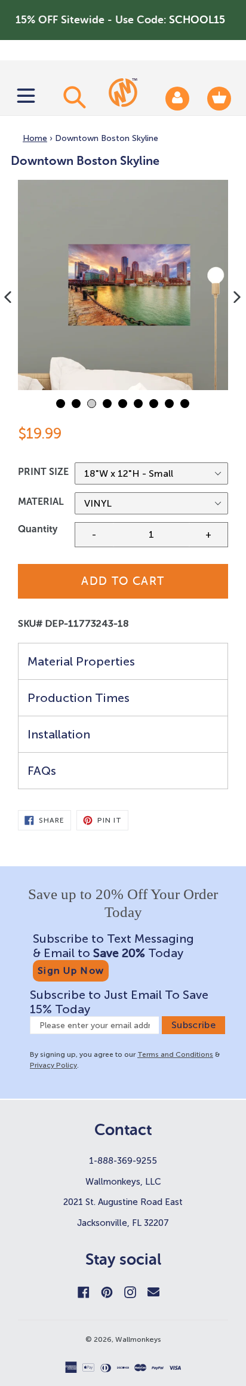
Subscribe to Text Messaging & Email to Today (113, 945)
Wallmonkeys (138, 1339)
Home (35, 138)
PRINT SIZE (43, 471)
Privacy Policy (53, 1065)
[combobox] (72, 97)
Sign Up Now (71, 970)
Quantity (37, 529)
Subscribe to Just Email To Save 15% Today (119, 1002)
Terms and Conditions (175, 1054)
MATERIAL (41, 501)
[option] (123, 285)
